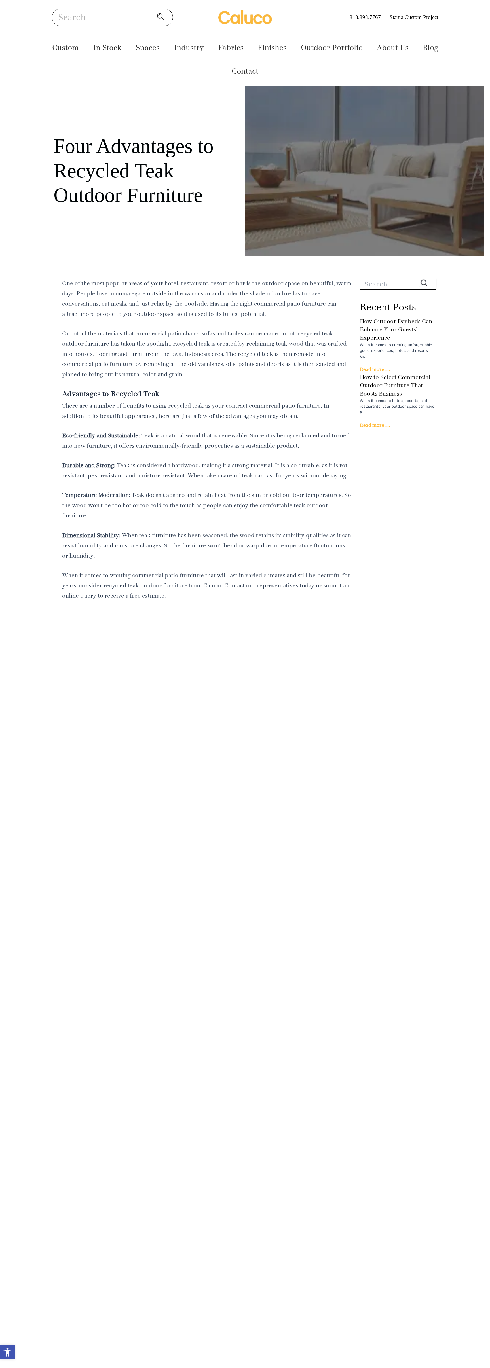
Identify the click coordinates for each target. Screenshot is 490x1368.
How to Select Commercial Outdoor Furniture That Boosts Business (395, 385)
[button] (7, 1352)
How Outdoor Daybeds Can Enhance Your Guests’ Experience (396, 329)
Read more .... (375, 369)
